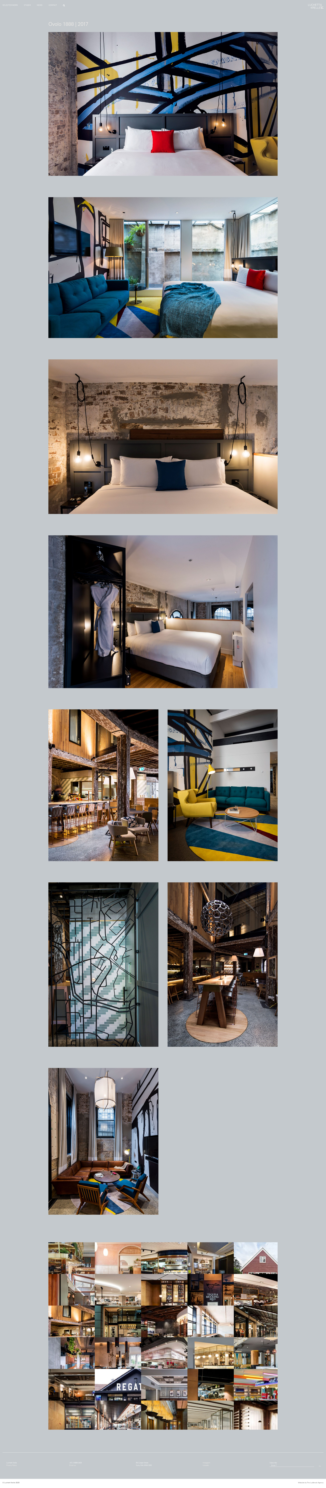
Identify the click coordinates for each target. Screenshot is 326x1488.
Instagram (206, 1463)
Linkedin (206, 1465)
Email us (72, 1465)
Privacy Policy (11, 1465)
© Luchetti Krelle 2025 (11, 1483)
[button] (64, 5)
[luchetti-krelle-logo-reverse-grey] (315, 5)
